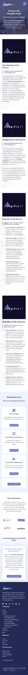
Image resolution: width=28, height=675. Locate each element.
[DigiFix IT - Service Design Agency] (8, 3)
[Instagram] (13, 604)
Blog (3, 632)
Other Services (7, 627)
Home (4, 610)
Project (4, 639)
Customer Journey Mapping (11, 619)
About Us (4, 628)
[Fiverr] (19, 604)
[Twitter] (6, 604)
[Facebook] (3, 604)
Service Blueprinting (9, 618)
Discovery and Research (10, 616)
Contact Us (5, 630)
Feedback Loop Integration (11, 625)
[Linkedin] (16, 604)
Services (4, 614)
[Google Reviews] (9, 604)
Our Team (5, 641)
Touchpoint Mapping (9, 623)
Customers (5, 644)
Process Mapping (8, 621)
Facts (3, 642)
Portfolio (4, 612)
